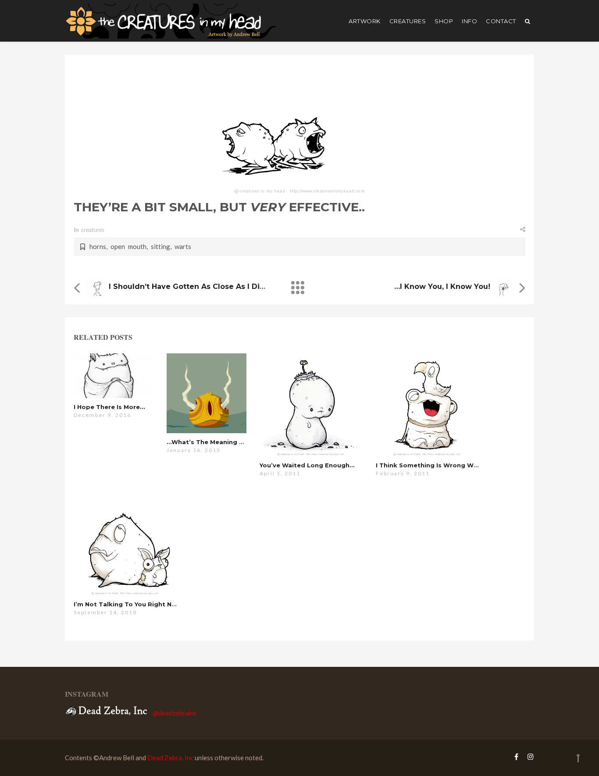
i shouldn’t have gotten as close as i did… (190, 286)
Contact (501, 21)
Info (469, 21)
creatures (407, 21)
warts (183, 246)
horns (97, 246)
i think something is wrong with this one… (446, 465)
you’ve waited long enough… (307, 465)
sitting (160, 246)
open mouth (128, 246)
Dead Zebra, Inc (170, 758)
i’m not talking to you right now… (130, 604)
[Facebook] (516, 756)
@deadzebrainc (175, 713)
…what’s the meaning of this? (216, 441)
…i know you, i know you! (442, 286)
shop (444, 21)
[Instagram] (528, 756)
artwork (365, 21)
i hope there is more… (109, 406)
